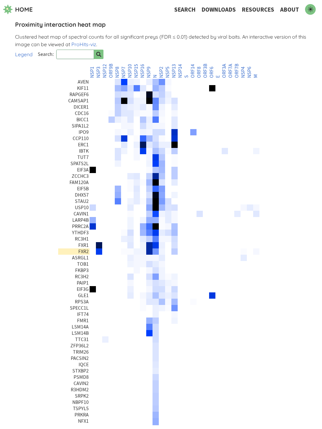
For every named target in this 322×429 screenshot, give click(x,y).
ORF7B (237, 71)
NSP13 (174, 71)
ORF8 (199, 72)
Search (185, 10)
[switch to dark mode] (310, 9)
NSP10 (130, 71)
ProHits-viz (83, 44)
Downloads (219, 10)
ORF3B (205, 71)
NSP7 (123, 72)
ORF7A (230, 71)
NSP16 (142, 71)
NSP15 (136, 71)
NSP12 (105, 71)
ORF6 (211, 72)
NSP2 (161, 72)
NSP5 (167, 72)
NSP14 (180, 71)
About (289, 10)
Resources (258, 10)
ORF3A (224, 71)
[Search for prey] (98, 54)
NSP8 (117, 72)
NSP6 (249, 72)
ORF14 (193, 71)
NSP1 (92, 72)
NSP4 (243, 72)
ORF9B (111, 71)
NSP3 (98, 72)
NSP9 (149, 72)
